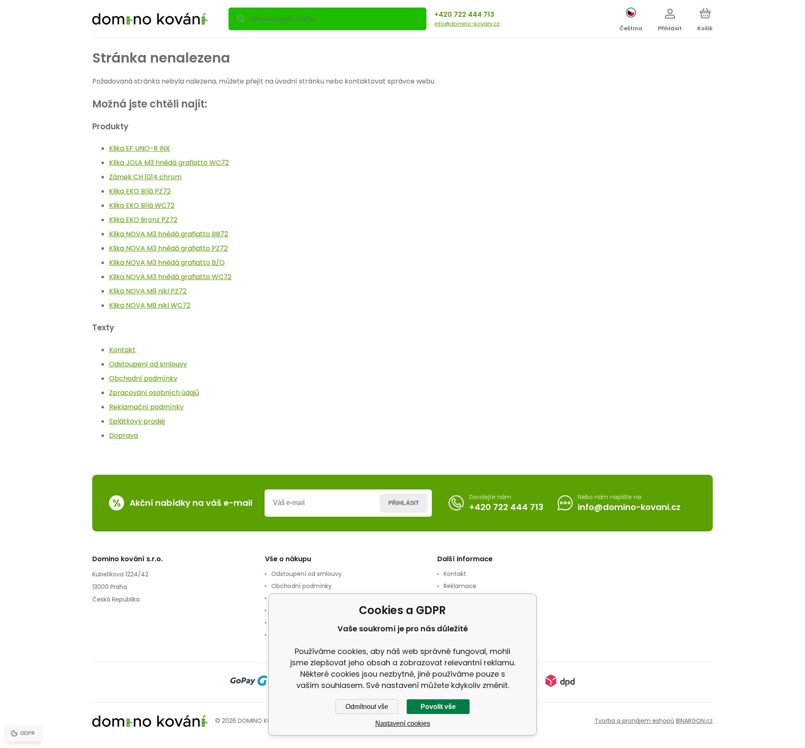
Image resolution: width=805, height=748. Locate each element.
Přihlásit (403, 503)
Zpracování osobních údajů (154, 393)
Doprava (123, 435)
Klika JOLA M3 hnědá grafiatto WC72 (169, 162)
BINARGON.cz (694, 721)
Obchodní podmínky (143, 378)
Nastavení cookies (402, 723)
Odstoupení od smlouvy (148, 364)
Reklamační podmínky (146, 407)
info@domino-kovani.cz (467, 24)
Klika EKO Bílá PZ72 (140, 191)
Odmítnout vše (366, 706)
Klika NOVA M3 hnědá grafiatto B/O (167, 262)
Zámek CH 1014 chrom (145, 177)
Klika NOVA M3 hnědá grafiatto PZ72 (168, 248)
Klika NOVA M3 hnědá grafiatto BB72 (168, 234)
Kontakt (122, 350)
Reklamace (460, 586)
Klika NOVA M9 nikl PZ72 (148, 291)
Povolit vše (438, 706)
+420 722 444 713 (464, 14)
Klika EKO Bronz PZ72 (143, 220)
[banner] (150, 20)
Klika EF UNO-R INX (139, 148)
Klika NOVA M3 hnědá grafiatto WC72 (170, 277)
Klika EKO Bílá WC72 (141, 205)
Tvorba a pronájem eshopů (634, 721)
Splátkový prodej (137, 421)
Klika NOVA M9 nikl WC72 (149, 305)
